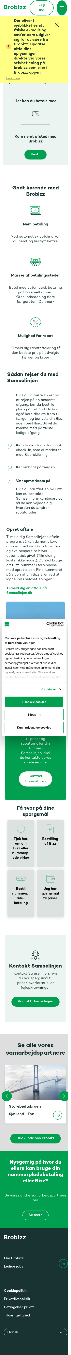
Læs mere (13, 78)
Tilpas (32, 714)
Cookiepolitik (15, 1291)
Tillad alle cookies (34, 701)
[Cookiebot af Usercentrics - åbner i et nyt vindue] (48, 624)
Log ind (41, 7)
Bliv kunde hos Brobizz (35, 1138)
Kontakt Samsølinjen (35, 779)
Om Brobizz (14, 1258)
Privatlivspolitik (17, 1299)
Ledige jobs (13, 1267)
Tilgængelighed (17, 1315)
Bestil (35, 154)
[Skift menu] (62, 7)
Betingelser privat (19, 1307)
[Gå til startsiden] (15, 7)
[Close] (56, 25)
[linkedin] (63, 1263)
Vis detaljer (48, 689)
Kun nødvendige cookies (34, 727)
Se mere (35, 1215)
